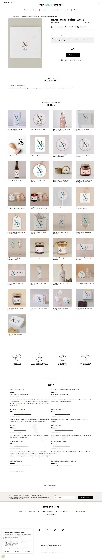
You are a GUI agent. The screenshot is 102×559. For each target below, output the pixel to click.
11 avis (92, 23)
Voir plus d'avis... (51, 485)
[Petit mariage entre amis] (51, 5)
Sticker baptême (24, 16)
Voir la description (55, 22)
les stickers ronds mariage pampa (21, 394)
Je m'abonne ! (85, 497)
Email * (55, 495)
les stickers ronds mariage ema (62, 394)
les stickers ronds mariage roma (62, 414)
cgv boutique (64, 511)
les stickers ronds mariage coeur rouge (64, 430)
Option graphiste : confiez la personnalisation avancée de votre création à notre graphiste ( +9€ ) (72, 40)
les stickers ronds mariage (20, 430)
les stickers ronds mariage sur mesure (22, 414)
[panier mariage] (98, 2)
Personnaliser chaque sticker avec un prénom (63, 35)
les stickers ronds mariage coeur (62, 446)
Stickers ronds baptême (34, 16)
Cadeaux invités (15, 16)
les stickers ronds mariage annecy (21, 465)
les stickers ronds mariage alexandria (63, 465)
